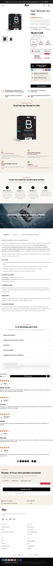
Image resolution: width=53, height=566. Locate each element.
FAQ (2, 541)
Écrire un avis (28, 376)
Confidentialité (30, 546)
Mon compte (4, 548)
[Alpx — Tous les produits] (3, 510)
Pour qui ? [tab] (15, 234)
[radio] (34, 42)
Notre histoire (30, 527)
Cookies (29, 548)
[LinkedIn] (10, 519)
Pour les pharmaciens (32, 532)
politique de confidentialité (19, 492)
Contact (3, 543)
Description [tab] (6, 234)
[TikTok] (6, 519)
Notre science (30, 529)
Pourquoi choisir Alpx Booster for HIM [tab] (29, 234)
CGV (28, 543)
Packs (2, 529)
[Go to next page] (35, 461)
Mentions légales (31, 541)
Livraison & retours (5, 546)
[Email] (14, 519)
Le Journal (29, 534)
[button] (49, 5)
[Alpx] (26, 5)
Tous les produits (5, 527)
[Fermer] (50, 1)
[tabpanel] (26, 276)
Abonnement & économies (7, 532)
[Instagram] (2, 519)
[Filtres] (48, 376)
